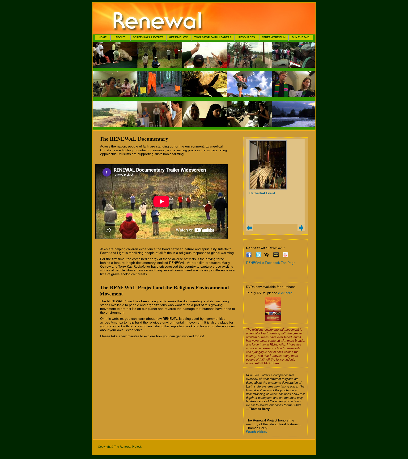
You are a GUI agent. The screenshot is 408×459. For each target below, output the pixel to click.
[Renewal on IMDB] (276, 256)
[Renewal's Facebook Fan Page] (249, 256)
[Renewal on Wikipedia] (267, 256)
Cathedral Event (262, 193)
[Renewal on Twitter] (258, 256)
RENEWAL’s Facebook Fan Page (270, 263)
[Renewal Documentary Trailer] (285, 256)
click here (285, 293)
